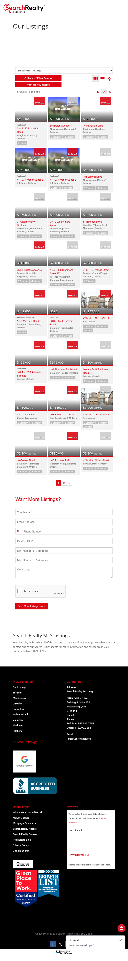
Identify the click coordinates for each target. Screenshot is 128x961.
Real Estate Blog (22, 839)
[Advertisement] (44, 45)
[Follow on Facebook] (53, 944)
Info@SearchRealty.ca (79, 738)
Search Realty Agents (25, 828)
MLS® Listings (21, 817)
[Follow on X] (60, 944)
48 (110, 91)
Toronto (17, 692)
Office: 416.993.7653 (79, 727)
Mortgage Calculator (24, 823)
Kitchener (18, 730)
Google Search (21, 850)
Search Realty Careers (25, 834)
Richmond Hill (20, 714)
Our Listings (19, 687)
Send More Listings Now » (32, 606)
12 (98, 91)
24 (104, 91)
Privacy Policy (21, 845)
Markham (18, 725)
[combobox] (18, 531)
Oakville (17, 703)
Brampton (18, 709)
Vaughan (18, 720)
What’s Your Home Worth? (27, 812)
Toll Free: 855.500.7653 (80, 723)
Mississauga (20, 698)
